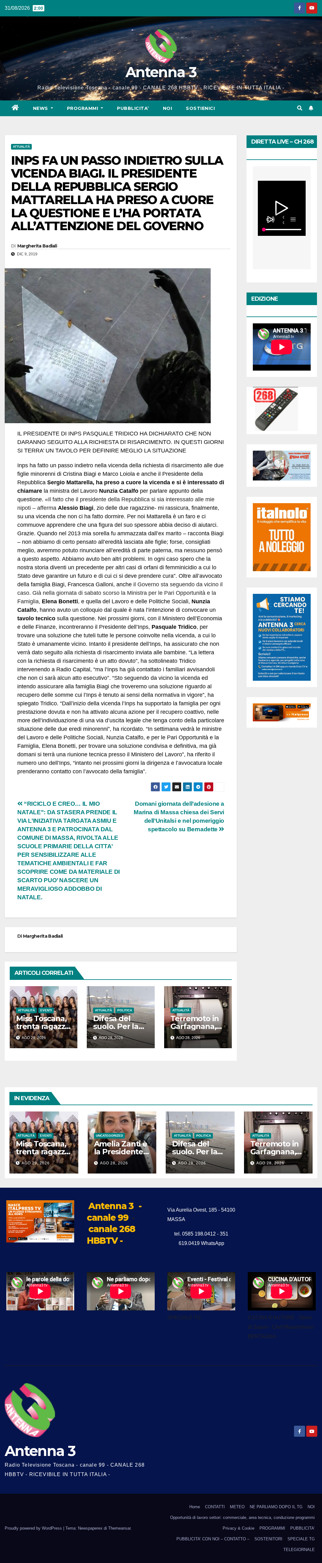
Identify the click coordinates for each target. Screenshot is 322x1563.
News (41, 108)
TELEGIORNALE (299, 1549)
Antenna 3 (161, 72)
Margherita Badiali (37, 246)
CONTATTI (215, 1506)
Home (194, 1506)
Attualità (21, 146)
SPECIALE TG (301, 1539)
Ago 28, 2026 (114, 1163)
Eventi (46, 1010)
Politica (124, 1010)
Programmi (83, 108)
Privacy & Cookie (238, 1528)
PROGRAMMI (272, 1528)
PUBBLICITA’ (133, 108)
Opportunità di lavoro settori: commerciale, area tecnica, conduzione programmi (242, 1517)
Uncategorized (109, 1135)
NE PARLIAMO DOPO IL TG (276, 1506)
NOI (167, 108)
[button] (299, 108)
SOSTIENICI (200, 108)
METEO (237, 1506)
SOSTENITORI (268, 1539)
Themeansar (119, 1528)
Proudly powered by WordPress (34, 1528)
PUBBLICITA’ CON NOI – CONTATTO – (212, 1539)
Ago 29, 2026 (36, 1163)
